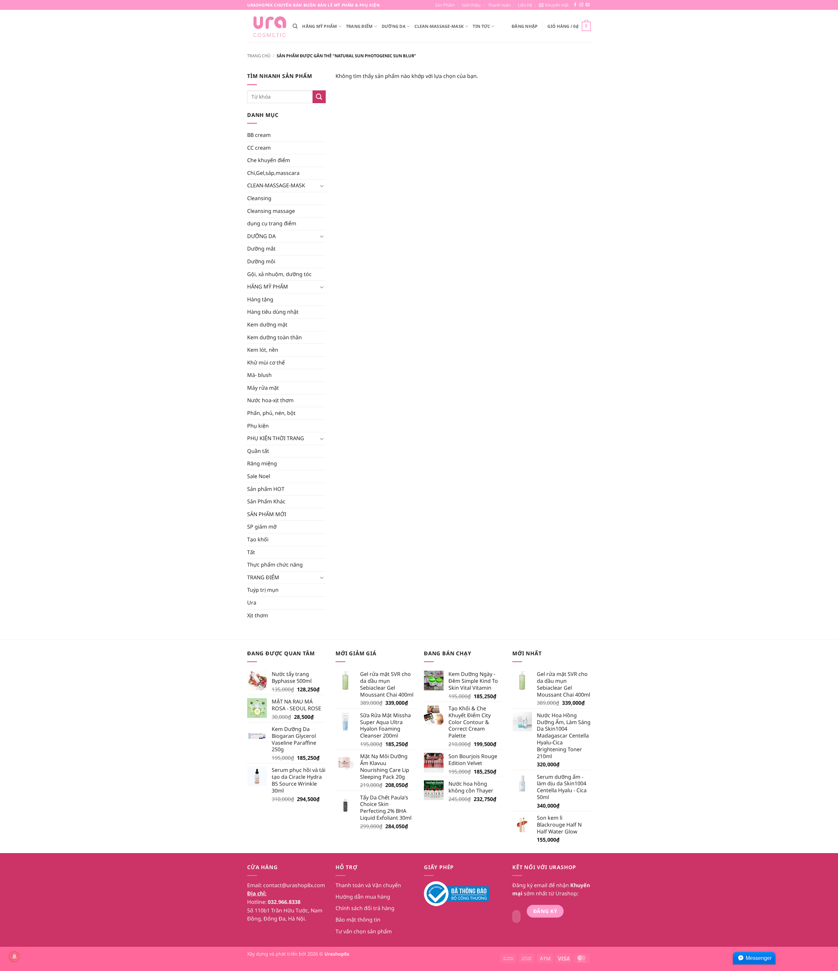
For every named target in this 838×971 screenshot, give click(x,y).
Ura (251, 602)
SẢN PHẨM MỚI (266, 514)
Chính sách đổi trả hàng (365, 908)
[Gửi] (319, 96)
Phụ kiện (258, 425)
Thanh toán (499, 5)
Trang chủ (258, 56)
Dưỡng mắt (261, 248)
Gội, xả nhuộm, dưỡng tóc (279, 274)
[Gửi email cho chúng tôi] (588, 5)
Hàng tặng (260, 299)
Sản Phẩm (445, 5)
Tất (251, 552)
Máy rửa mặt (263, 387)
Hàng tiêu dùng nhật (273, 311)
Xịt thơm (257, 615)
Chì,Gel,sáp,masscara (273, 173)
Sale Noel (258, 476)
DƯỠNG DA (394, 26)
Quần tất (258, 451)
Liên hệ (525, 5)
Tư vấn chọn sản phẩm (364, 931)
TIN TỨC (481, 26)
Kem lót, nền (262, 349)
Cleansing (259, 198)
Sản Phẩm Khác (266, 501)
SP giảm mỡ (262, 526)
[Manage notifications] (14, 956)
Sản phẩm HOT (265, 489)
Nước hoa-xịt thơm (270, 400)
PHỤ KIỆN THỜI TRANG (275, 438)
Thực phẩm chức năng (275, 564)
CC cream (259, 147)
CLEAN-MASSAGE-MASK (439, 26)
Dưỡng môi (261, 261)
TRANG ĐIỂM (359, 26)
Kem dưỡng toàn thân (274, 337)
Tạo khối (257, 539)
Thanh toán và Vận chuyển (368, 885)
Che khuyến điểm (268, 160)
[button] (553, 5)
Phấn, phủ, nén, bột (271, 413)
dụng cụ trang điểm (271, 223)
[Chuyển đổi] (322, 186)
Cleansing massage (271, 211)
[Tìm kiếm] (295, 26)
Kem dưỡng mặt (267, 324)
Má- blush (259, 375)
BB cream (259, 135)
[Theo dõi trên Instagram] (581, 5)
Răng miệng (262, 463)
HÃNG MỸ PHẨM (319, 26)
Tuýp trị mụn (263, 589)
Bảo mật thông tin (358, 919)
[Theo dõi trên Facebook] (575, 5)
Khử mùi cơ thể (266, 362)
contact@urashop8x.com (294, 885)
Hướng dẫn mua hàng (363, 896)
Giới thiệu (471, 5)
